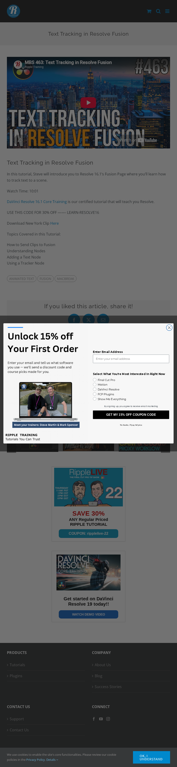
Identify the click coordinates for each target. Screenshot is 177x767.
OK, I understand (151, 757)
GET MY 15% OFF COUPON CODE (131, 415)
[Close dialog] (169, 328)
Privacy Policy (35, 760)
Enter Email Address (108, 352)
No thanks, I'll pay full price (131, 425)
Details (51, 760)
